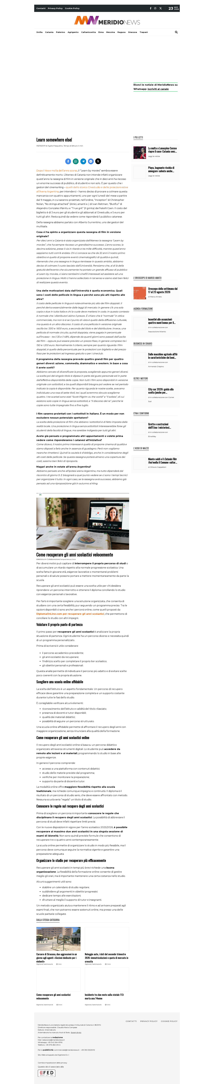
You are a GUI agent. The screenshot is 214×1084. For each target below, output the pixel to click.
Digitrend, (40, 964)
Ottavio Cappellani (158, 467)
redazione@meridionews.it (53, 1040)
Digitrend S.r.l (63, 1055)
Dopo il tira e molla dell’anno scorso (56, 170)
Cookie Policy (72, 8)
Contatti (41, 8)
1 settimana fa (48, 964)
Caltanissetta (88, 32)
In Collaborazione (52, 559)
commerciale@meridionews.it (66, 1050)
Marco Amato (156, 297)
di (149, 297)
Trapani (144, 32)
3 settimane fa (96, 964)
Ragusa (121, 32)
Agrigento (73, 32)
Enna (101, 32)
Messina (110, 32)
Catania (49, 32)
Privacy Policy (55, 8)
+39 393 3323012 (88, 1050)
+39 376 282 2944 (53, 1045)
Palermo (60, 32)
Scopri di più (76, 1032)
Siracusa (132, 32)
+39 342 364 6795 (55, 1042)
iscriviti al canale (158, 89)
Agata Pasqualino (55, 146)
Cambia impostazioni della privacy (52, 1063)
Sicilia (39, 32)
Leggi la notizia (154, 156)
